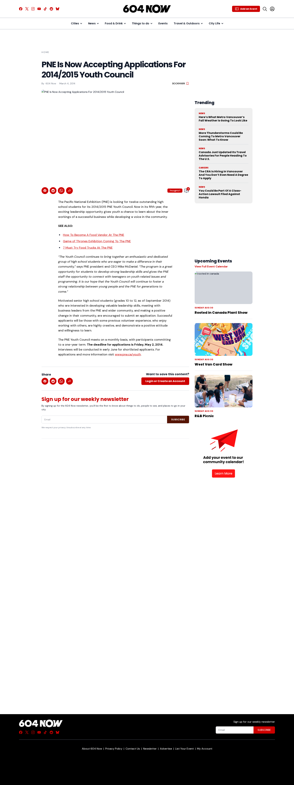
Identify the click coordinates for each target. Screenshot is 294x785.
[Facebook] (20, 9)
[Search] (264, 9)
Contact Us (133, 748)
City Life (214, 23)
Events (163, 23)
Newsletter (150, 748)
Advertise (166, 748)
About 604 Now (92, 748)
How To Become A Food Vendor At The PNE (93, 235)
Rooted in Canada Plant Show (221, 312)
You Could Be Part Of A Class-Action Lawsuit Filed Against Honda (220, 194)
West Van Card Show (213, 364)
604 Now (51, 83)
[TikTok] (45, 9)
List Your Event (184, 748)
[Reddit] (51, 9)
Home (45, 52)
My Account (204, 748)
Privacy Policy (113, 748)
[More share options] (69, 190)
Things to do (140, 23)
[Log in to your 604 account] (272, 9)
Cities (75, 23)
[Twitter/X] (27, 9)
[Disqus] (115, 570)
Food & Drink (114, 23)
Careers (203, 167)
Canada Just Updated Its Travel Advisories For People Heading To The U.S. (223, 155)
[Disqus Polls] (115, 485)
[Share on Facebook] (45, 190)
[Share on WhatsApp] (61, 190)
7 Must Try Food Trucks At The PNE (88, 248)
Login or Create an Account (165, 381)
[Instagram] (33, 9)
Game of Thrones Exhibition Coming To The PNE (97, 241)
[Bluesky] (57, 9)
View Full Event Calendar (211, 266)
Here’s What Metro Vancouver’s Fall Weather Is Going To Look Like (223, 118)
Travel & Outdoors (187, 23)
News (92, 23)
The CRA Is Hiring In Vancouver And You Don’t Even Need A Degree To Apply (223, 174)
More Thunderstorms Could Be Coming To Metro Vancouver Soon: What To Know (221, 136)
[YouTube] (39, 9)
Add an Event (248, 9)
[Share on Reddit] (53, 190)
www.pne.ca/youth (128, 354)
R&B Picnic (204, 416)
